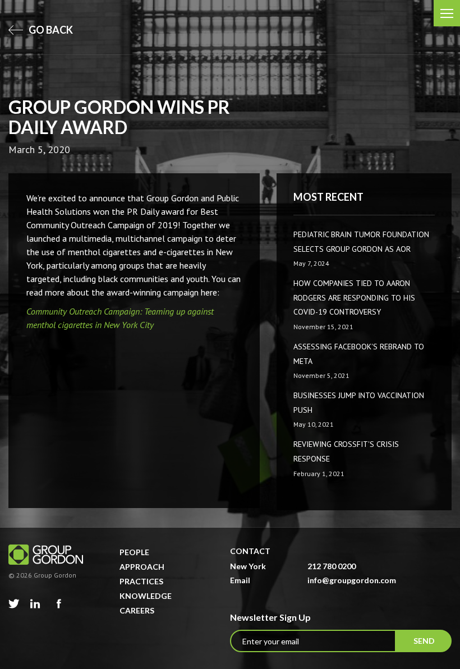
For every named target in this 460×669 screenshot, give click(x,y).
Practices (141, 581)
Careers (136, 610)
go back (50, 30)
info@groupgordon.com (351, 580)
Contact (250, 551)
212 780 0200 (331, 566)
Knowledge (145, 596)
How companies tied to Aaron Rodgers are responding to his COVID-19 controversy (354, 297)
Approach (141, 566)
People (134, 552)
